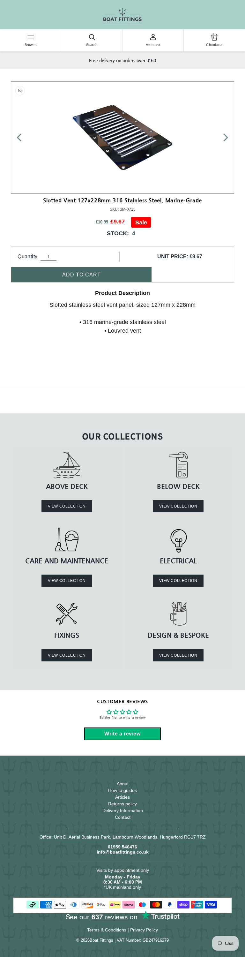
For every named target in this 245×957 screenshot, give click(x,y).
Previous (23, 137)
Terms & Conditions (106, 929)
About (123, 783)
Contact (122, 817)
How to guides (122, 790)
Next (222, 137)
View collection (67, 506)
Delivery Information (122, 810)
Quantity (27, 256)
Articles (122, 797)
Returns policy (122, 803)
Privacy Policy (144, 929)
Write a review (122, 733)
